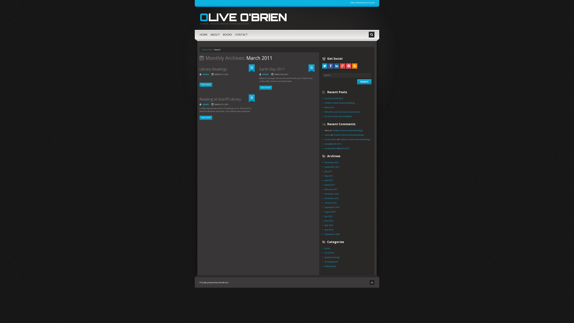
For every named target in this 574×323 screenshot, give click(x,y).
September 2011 (332, 167)
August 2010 (330, 211)
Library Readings (213, 69)
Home (203, 34)
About (215, 34)
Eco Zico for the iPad (334, 98)
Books (227, 34)
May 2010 (329, 225)
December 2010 (332, 193)
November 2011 (332, 162)
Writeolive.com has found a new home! (342, 112)
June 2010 (329, 220)
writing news (330, 266)
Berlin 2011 (329, 107)
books (327, 248)
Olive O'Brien (243, 17)
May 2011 (329, 176)
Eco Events (329, 252)
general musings (332, 257)
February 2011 (331, 189)
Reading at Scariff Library (220, 99)
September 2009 (332, 234)
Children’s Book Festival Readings (340, 103)
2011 (211, 49)
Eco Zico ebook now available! (338, 116)
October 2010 (330, 202)
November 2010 (332, 198)
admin (206, 74)
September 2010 (332, 207)
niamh (327, 135)
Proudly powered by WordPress (214, 282)
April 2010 (329, 229)
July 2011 (328, 171)
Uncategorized (331, 261)
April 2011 (329, 180)
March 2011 (330, 184)
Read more (206, 85)
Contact (241, 34)
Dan (326, 144)
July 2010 (328, 216)
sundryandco (331, 139)
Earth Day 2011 (272, 69)
